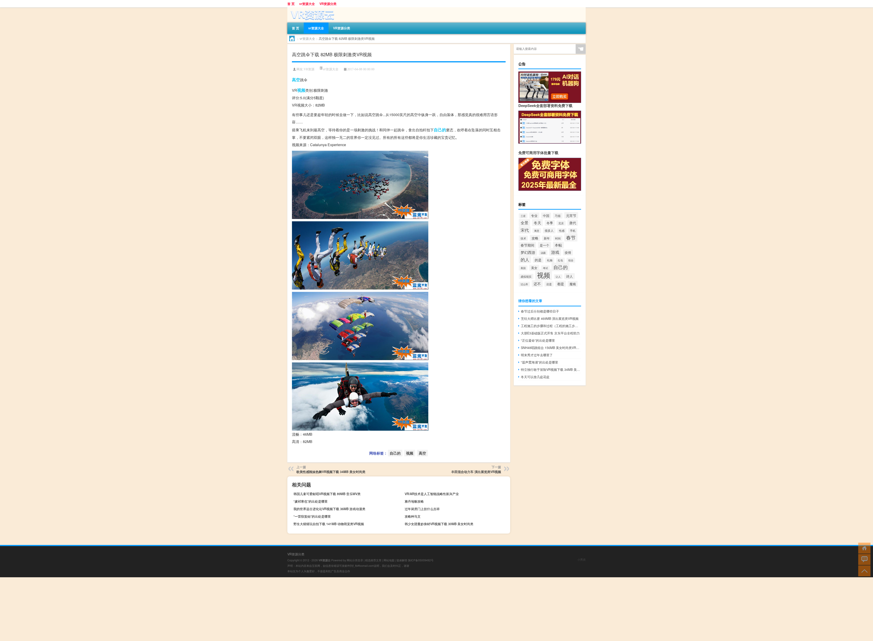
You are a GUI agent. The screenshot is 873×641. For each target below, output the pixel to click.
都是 (560, 283)
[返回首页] (863, 548)
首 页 (291, 3)
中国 (546, 215)
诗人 (569, 276)
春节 (571, 237)
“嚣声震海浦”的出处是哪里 (539, 362)
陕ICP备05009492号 (421, 560)
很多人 (549, 230)
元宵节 (571, 215)
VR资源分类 (327, 3)
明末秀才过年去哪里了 (537, 355)
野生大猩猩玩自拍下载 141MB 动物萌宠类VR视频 (329, 523)
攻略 (535, 238)
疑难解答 (401, 560)
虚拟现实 (526, 276)
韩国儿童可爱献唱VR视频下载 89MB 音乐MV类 (327, 493)
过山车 (524, 284)
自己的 (440, 130)
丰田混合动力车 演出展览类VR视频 (476, 471)
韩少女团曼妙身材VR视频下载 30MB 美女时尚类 (439, 523)
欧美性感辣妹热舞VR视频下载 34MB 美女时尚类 (330, 471)
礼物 (549, 260)
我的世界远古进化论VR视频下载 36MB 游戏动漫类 (329, 508)
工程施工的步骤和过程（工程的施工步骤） (551, 325)
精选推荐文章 (373, 560)
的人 (525, 259)
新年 (547, 238)
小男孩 (581, 559)
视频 (301, 90)
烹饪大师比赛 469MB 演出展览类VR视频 (550, 318)
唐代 (572, 222)
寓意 (536, 230)
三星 (523, 216)
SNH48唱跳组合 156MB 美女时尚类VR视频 (551, 347)
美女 (534, 267)
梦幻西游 (528, 252)
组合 (570, 260)
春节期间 (527, 245)
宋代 (525, 230)
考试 (545, 268)
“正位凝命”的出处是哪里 (538, 340)
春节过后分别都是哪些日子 (540, 311)
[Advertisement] (136, 609)
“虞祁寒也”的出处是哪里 (311, 501)
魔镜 (572, 284)
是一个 (544, 245)
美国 (523, 268)
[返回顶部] (863, 570)
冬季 (550, 223)
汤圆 (543, 252)
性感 (561, 230)
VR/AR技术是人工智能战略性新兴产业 (432, 493)
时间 (558, 238)
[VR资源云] (311, 9)
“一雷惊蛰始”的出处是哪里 (312, 516)
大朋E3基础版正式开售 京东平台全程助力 (550, 333)
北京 (561, 223)
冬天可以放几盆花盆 (535, 376)
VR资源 (309, 69)
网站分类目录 (355, 560)
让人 (558, 276)
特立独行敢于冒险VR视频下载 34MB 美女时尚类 (551, 369)
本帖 (558, 245)
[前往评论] (863, 559)
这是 (549, 284)
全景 (524, 222)
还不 (537, 283)
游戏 (555, 252)
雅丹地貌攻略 (414, 501)
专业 (534, 215)
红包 (560, 260)
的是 (538, 259)
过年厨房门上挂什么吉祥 (422, 508)
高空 (296, 80)
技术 (523, 238)
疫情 (568, 252)
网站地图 (389, 560)
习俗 (558, 216)
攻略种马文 (413, 516)
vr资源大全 (307, 3)
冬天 (537, 222)
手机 (572, 230)
